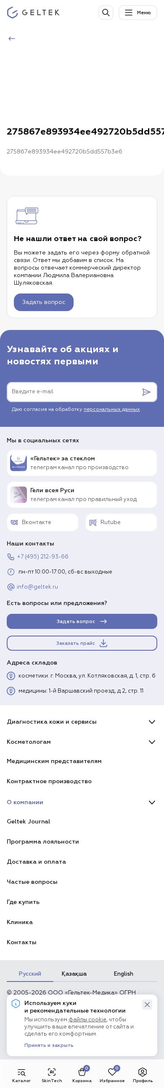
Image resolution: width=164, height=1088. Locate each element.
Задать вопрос (43, 302)
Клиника (20, 922)
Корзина (82, 1080)
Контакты (22, 942)
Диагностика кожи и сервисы (52, 721)
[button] (147, 1005)
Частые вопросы (32, 881)
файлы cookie (87, 1020)
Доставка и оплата (36, 861)
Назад (28, 39)
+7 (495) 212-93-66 (43, 557)
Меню (144, 13)
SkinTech (52, 1080)
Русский (30, 974)
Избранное (112, 1080)
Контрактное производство (49, 781)
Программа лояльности (43, 841)
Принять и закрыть (49, 1045)
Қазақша (74, 974)
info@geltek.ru (37, 587)
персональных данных (112, 409)
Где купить (23, 902)
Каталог (21, 1080)
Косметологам (29, 741)
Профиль (143, 1080)
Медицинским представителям (54, 761)
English (123, 974)
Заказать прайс (75, 643)
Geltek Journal (28, 821)
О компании (25, 802)
